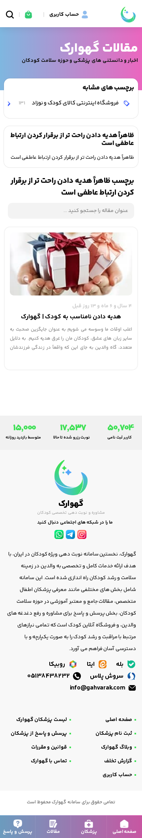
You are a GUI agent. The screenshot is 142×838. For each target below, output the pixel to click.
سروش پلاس (107, 676)
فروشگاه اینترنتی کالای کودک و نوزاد (69, 103)
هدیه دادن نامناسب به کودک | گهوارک (71, 317)
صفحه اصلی (118, 720)
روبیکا (58, 664)
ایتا (91, 664)
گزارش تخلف (118, 761)
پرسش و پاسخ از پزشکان (39, 734)
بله (120, 664)
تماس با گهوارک (49, 761)
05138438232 (49, 676)
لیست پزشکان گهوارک (41, 720)
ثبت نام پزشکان (113, 734)
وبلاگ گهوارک (116, 747)
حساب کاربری (117, 775)
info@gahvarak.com (98, 688)
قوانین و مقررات (49, 747)
